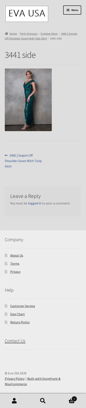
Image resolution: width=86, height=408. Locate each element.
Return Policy (20, 322)
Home (13, 33)
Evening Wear (49, 33)
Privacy (15, 272)
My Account (14, 401)
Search (43, 401)
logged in (34, 203)
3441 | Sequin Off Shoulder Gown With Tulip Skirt (23, 160)
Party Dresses (29, 33)
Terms (14, 263)
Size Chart (17, 314)
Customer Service (22, 306)
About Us (16, 255)
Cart (66, 397)
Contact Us (15, 341)
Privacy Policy (14, 378)
